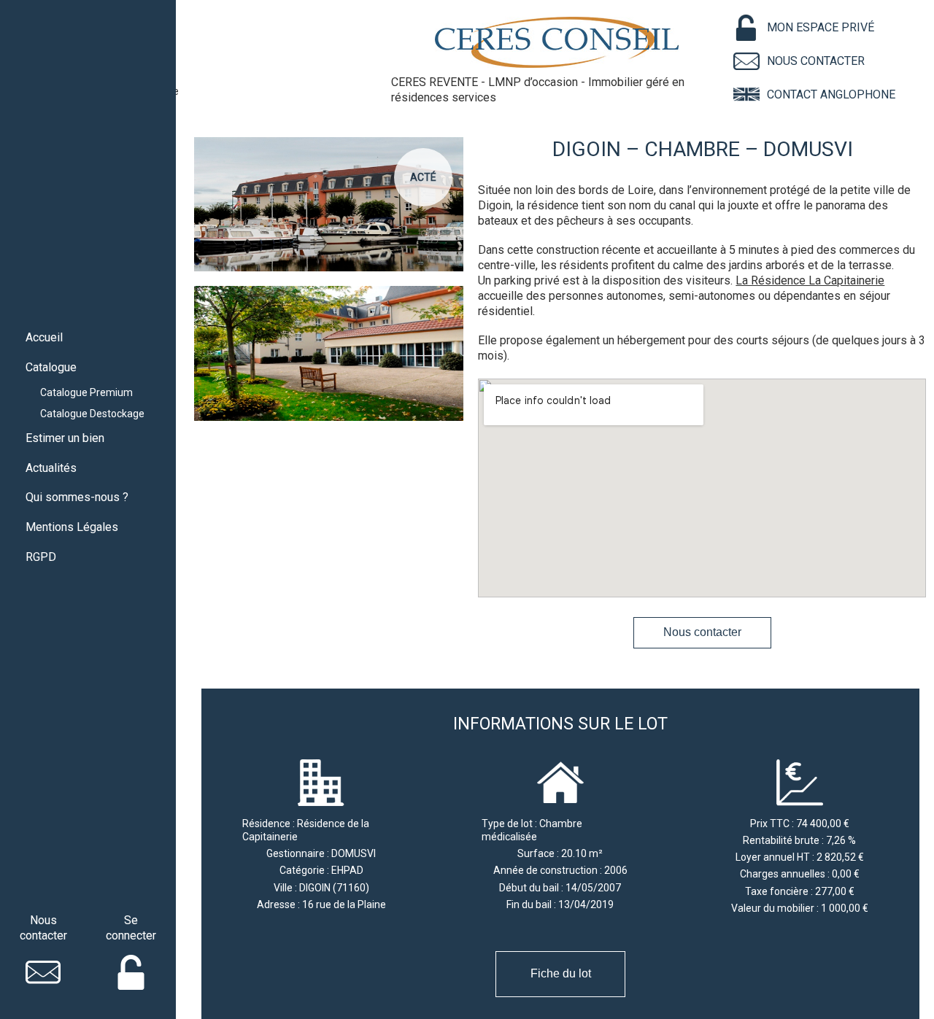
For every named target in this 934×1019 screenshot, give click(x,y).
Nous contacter (702, 632)
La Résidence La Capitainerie (810, 280)
